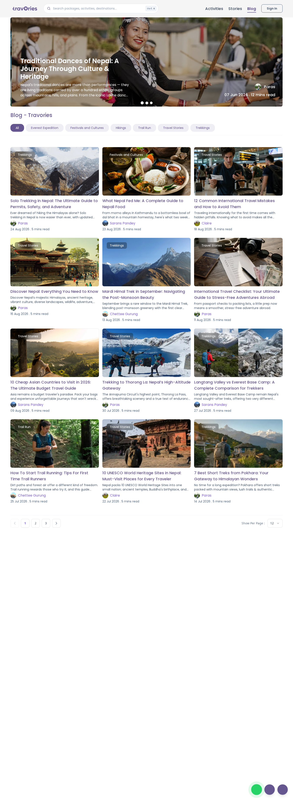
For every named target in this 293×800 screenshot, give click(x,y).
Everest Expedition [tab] (44, 128)
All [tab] (17, 128)
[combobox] (275, 523)
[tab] (142, 102)
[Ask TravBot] (282, 789)
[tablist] (112, 128)
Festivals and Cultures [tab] (87, 128)
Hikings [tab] (121, 128)
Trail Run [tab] (144, 128)
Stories (235, 8)
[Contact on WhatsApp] (256, 789)
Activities (214, 8)
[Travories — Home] (24, 8)
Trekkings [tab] (203, 128)
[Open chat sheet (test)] (269, 789)
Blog (251, 8)
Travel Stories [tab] (173, 128)
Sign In (272, 8)
